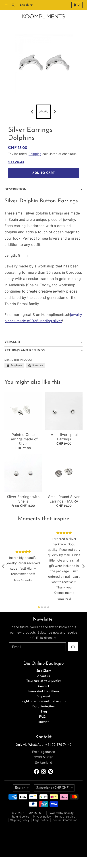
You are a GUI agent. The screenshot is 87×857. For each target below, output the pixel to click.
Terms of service (65, 816)
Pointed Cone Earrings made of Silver (23, 439)
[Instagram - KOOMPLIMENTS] (43, 771)
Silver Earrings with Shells (23, 498)
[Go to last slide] (3, 566)
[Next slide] (55, 111)
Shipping (35, 154)
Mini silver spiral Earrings (64, 436)
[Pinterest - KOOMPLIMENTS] (50, 771)
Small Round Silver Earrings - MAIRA (64, 498)
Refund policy (20, 816)
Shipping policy (19, 820)
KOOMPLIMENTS (34, 813)
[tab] (39, 607)
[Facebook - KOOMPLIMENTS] (36, 771)
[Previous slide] (32, 111)
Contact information (64, 820)
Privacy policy (42, 816)
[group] (43, 112)
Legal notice (41, 820)
